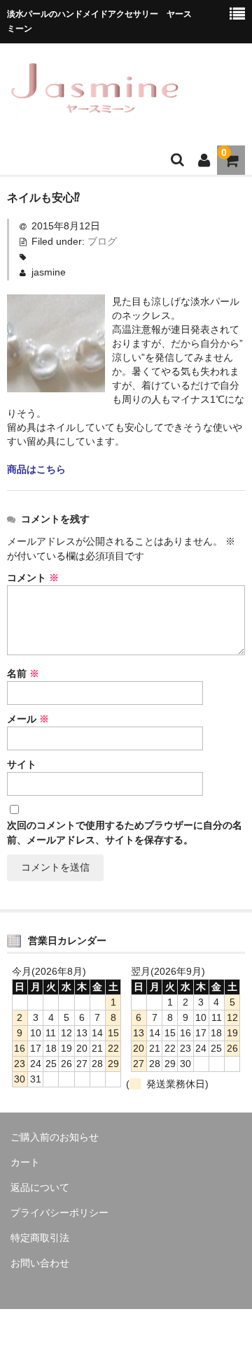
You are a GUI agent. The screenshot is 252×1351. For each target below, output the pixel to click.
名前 (23, 673)
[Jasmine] (94, 108)
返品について (39, 1187)
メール (28, 718)
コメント (33, 577)
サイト (21, 764)
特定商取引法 (39, 1237)
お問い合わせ (39, 1262)
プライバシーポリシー (59, 1212)
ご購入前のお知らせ (54, 1137)
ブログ (102, 241)
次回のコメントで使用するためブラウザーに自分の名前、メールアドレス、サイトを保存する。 (124, 832)
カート (25, 1162)
